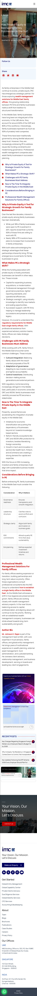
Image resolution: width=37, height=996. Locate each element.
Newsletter (26, 36)
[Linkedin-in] (4, 872)
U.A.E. (32, 36)
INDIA (4, 974)
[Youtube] (22, 872)
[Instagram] (17, 872)
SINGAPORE (7, 959)
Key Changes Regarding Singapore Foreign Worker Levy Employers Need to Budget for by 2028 (16, 743)
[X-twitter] (8, 872)
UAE (4, 945)
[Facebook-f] (13, 872)
